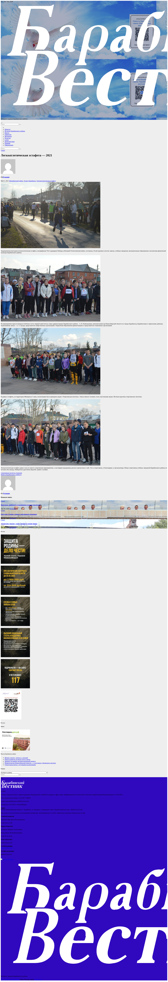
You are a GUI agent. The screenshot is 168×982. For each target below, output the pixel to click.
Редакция (6, 177)
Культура (8, 138)
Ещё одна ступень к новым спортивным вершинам (19, 514)
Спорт (7, 140)
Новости (7, 129)
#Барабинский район (16, 181)
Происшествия (9, 141)
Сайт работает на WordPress (10, 979)
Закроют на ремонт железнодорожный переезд (20, 761)
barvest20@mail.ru (6, 848)
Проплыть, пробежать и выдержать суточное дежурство (20, 505)
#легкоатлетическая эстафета (46, 181)
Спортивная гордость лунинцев (11, 473)
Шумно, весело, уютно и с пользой (16, 758)
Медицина (8, 136)
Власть (7, 133)
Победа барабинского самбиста (11, 475)
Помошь (7, 143)
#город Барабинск (30, 181)
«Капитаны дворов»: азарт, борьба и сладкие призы (19, 524)
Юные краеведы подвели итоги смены (17, 759)
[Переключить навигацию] (1, 122)
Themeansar (38, 979)
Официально (9, 145)
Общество (8, 134)
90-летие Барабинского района (15, 131)
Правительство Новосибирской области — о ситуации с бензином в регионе (30, 763)
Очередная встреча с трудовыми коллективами (20, 765)
